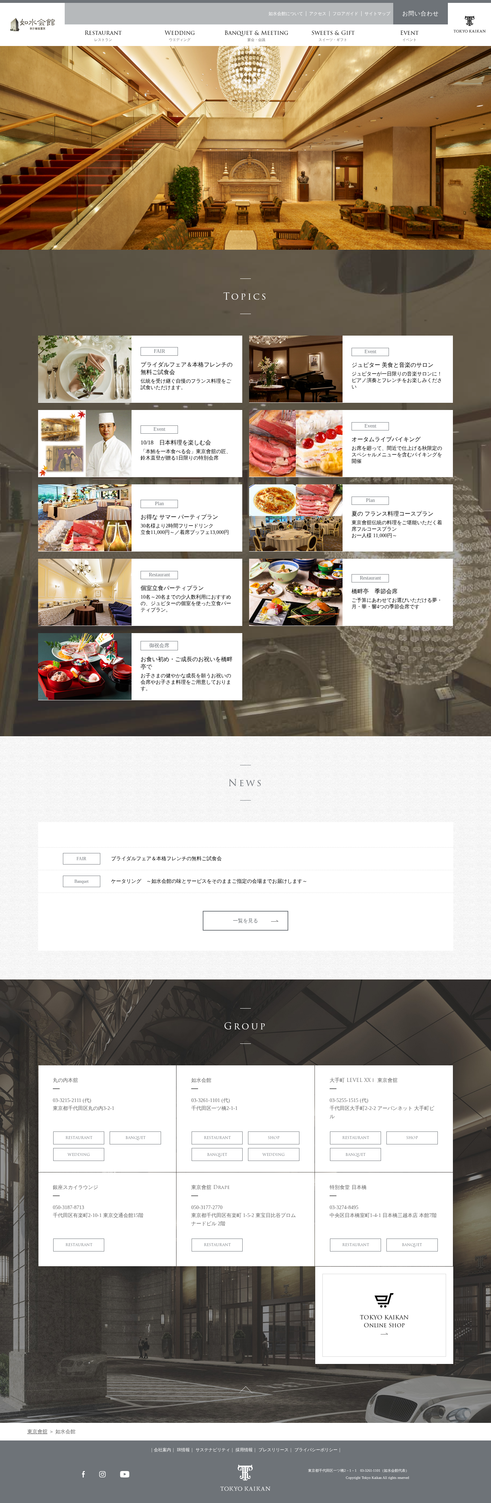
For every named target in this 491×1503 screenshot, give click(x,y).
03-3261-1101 (370, 1470)
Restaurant (103, 35)
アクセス (317, 13)
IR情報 (183, 1449)
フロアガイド (345, 13)
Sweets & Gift (333, 35)
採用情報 (244, 1449)
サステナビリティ (213, 1449)
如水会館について (286, 13)
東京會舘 (37, 1431)
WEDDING (79, 1155)
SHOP (274, 1138)
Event (409, 35)
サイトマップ (377, 13)
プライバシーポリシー (316, 1449)
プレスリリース (273, 1449)
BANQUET (135, 1138)
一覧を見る (245, 921)
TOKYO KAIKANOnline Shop (384, 1321)
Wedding (180, 35)
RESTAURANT (78, 1138)
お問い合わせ (420, 13)
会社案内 (162, 1449)
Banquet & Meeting (256, 35)
